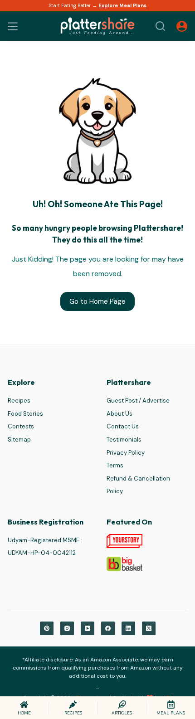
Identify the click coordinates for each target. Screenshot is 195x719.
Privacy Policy (126, 453)
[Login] (181, 26)
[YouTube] (87, 628)
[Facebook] (108, 628)
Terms (115, 465)
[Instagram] (67, 628)
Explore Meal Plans (122, 5)
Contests (21, 426)
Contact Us (123, 426)
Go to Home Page (97, 301)
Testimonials (124, 439)
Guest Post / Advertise (138, 400)
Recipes (19, 400)
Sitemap (19, 439)
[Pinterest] (47, 628)
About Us (119, 414)
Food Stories (25, 414)
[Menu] (13, 26)
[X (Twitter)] (149, 628)
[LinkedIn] (128, 628)
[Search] (160, 26)
